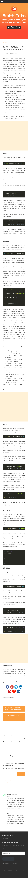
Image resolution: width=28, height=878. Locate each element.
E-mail (14, 744)
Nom (6, 744)
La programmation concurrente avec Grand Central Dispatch (14, 717)
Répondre (9, 825)
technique (11, 697)
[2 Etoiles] (4, 680)
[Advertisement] (14, 135)
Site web (21, 742)
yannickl (15, 53)
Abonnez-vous (8, 859)
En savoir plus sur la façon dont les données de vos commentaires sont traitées (13, 780)
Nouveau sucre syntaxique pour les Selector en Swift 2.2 (14, 708)
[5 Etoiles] (8, 680)
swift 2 (5, 697)
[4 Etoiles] (7, 680)
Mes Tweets (5, 838)
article (16, 522)
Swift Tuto (14, 16)
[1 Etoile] (3, 680)
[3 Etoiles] (6, 680)
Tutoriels (6, 43)
